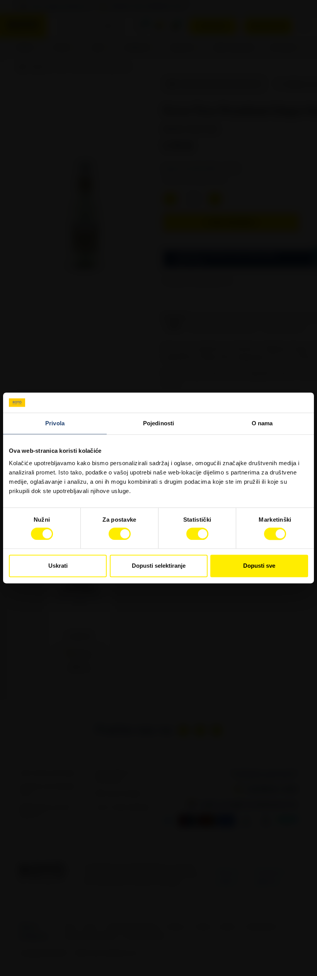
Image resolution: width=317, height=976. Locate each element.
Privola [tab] (55, 423)
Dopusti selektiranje (159, 566)
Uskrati (58, 566)
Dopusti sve (259, 566)
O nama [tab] (262, 423)
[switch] (120, 533)
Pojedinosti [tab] (158, 423)
